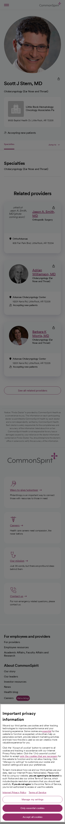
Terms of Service (37, 792)
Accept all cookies (32, 817)
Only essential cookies (32, 808)
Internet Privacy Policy (14, 792)
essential (46, 731)
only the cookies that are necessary (39, 756)
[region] (32, 763)
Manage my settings (33, 799)
